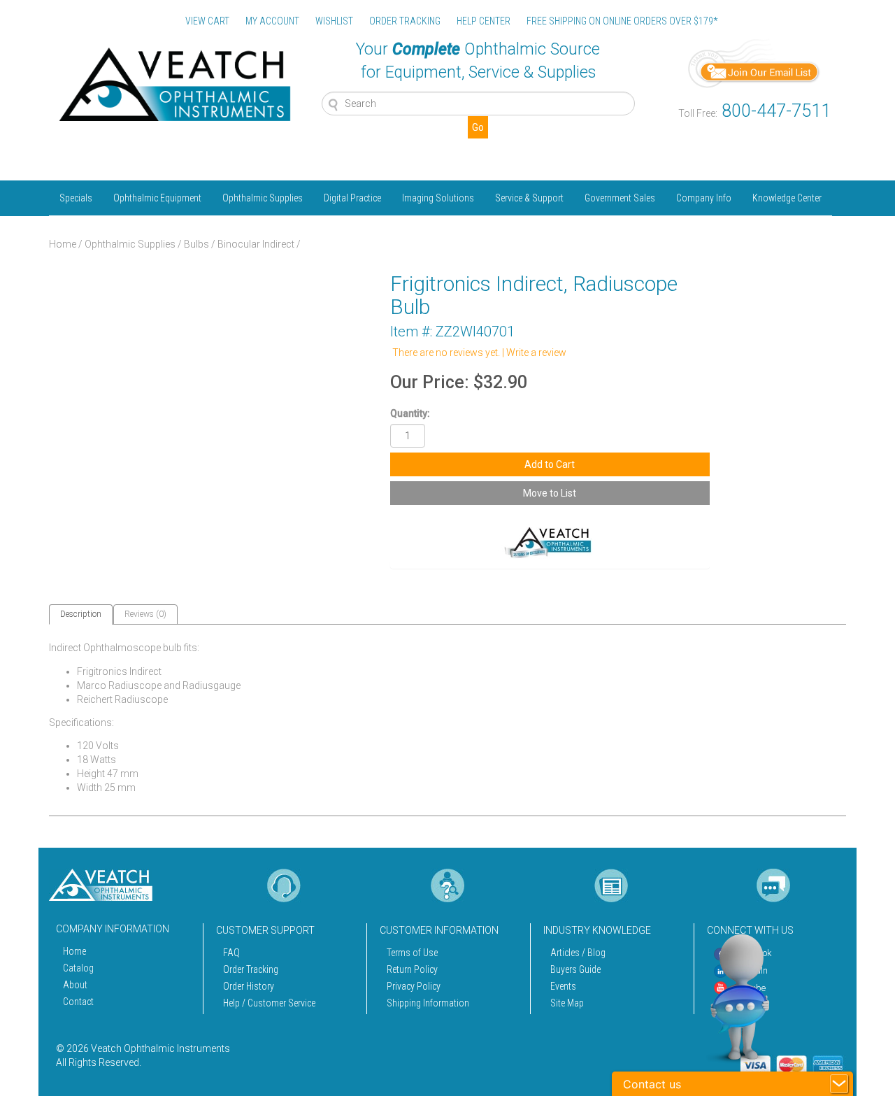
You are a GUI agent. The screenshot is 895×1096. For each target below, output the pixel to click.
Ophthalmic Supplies (262, 198)
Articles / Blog (578, 952)
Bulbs (196, 244)
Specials (75, 198)
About (75, 984)
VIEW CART (207, 21)
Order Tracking (250, 969)
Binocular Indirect (255, 244)
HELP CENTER (483, 21)
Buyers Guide (575, 969)
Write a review (536, 352)
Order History (248, 986)
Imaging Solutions (438, 198)
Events (563, 986)
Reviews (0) (145, 614)
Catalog (78, 968)
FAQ (231, 952)
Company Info (703, 198)
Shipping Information (428, 1003)
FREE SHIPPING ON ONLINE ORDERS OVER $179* (622, 21)
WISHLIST (334, 21)
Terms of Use (412, 952)
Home (62, 244)
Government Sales (620, 198)
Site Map (567, 1003)
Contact (78, 1001)
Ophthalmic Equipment (157, 198)
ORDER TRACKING (405, 21)
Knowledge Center (787, 198)
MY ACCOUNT (272, 21)
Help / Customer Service (269, 1003)
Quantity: (410, 413)
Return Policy (412, 969)
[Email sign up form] (754, 62)
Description (80, 614)
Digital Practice (352, 198)
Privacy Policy (414, 986)
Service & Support (529, 198)
